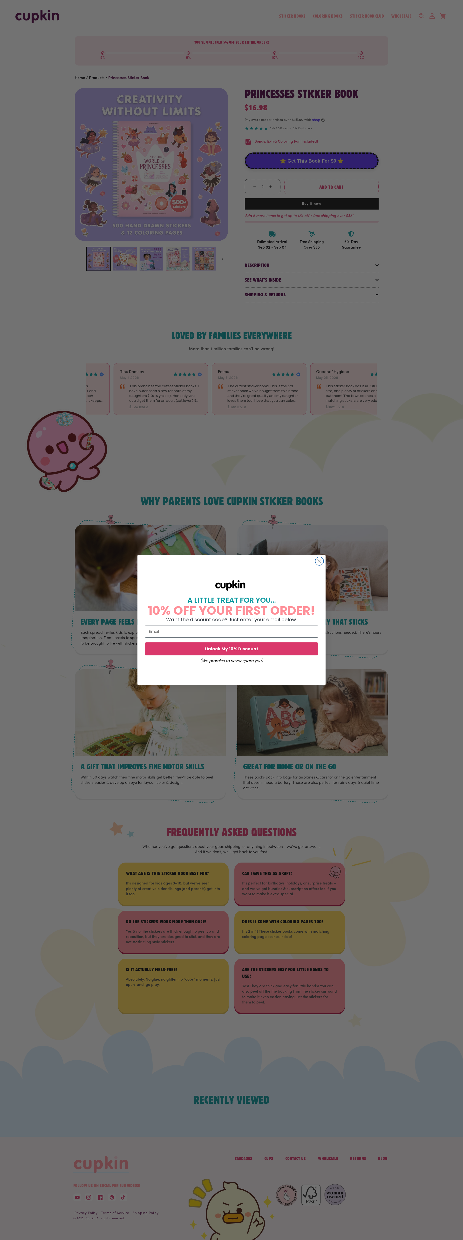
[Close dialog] (319, 561)
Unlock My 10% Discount (231, 649)
